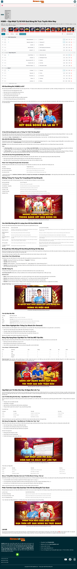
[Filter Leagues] (62, 34)
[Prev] (7, 30)
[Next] (75, 30)
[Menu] (2, 2)
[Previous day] (65, 34)
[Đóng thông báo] (75, 5)
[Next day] (75, 34)
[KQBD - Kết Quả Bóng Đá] (38, 1)
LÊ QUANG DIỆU (50, 542)
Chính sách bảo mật (4, 558)
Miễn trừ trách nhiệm (4, 562)
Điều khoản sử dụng (4, 560)
